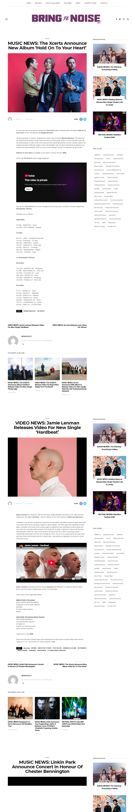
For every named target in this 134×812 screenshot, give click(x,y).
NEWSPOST (19, 119)
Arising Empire (98, 159)
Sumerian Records (115, 219)
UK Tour (96, 223)
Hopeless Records (113, 185)
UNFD (104, 223)
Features (68, 3)
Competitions (90, 3)
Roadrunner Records (112, 207)
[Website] (23, 683)
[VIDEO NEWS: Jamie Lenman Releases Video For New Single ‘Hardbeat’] (47, 467)
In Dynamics (82, 648)
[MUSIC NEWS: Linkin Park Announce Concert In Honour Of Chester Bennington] (47, 806)
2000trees (97, 155)
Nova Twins (98, 196)
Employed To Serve (44, 648)
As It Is (108, 159)
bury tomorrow (99, 170)
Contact (104, 3)
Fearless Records (112, 177)
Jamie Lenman (22, 650)
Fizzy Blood (57, 648)
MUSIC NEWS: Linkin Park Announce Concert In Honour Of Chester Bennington (26, 665)
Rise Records (98, 207)
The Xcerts (41, 311)
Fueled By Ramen (99, 181)
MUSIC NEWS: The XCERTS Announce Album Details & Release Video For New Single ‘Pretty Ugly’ (20, 386)
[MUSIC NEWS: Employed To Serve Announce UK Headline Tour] (20, 708)
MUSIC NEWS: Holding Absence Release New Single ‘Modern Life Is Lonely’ (109, 102)
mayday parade (99, 192)
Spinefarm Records (100, 219)
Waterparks (112, 223)
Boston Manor (98, 166)
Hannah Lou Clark (69, 648)
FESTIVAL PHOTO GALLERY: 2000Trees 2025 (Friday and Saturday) (73, 724)
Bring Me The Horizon (113, 166)
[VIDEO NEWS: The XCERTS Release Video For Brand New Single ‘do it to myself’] (47, 369)
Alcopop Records (108, 155)
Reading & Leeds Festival (102, 204)
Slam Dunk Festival (100, 215)
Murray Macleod (29, 311)
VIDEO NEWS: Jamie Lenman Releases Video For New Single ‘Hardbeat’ (26, 326)
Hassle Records (113, 181)
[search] (128, 19)
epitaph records (99, 177)
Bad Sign (27, 648)
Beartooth (97, 162)
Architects (120, 155)
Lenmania (32, 650)
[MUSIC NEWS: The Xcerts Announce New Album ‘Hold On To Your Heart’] (47, 83)
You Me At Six (112, 226)
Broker (33, 648)
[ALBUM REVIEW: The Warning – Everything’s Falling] (109, 55)
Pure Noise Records (116, 200)
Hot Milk (96, 189)
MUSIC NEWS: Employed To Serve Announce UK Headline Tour (20, 724)
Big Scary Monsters (109, 162)
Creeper (97, 174)
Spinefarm (112, 215)
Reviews (38, 3)
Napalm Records (112, 192)
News (78, 3)
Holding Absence (99, 185)
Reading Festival (118, 204)
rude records (98, 211)
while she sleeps (99, 226)
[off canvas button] (6, 19)
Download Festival (108, 174)
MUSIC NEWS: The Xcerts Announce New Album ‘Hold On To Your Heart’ (70, 665)
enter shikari (120, 174)
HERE (64, 153)
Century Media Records (113, 170)
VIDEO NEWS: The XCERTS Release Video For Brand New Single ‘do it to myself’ (47, 385)
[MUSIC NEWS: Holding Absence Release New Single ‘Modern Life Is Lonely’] (109, 88)
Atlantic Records (118, 159)
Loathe (116, 189)
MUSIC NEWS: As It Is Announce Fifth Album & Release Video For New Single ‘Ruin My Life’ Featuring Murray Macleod (74, 387)
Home (28, 3)
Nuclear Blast (108, 196)
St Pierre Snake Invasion (56, 650)
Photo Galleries (53, 3)
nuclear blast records (101, 200)
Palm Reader (41, 650)
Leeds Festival (106, 189)
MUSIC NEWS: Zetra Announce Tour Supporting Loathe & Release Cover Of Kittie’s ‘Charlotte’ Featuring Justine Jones (47, 726)
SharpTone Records (111, 211)
